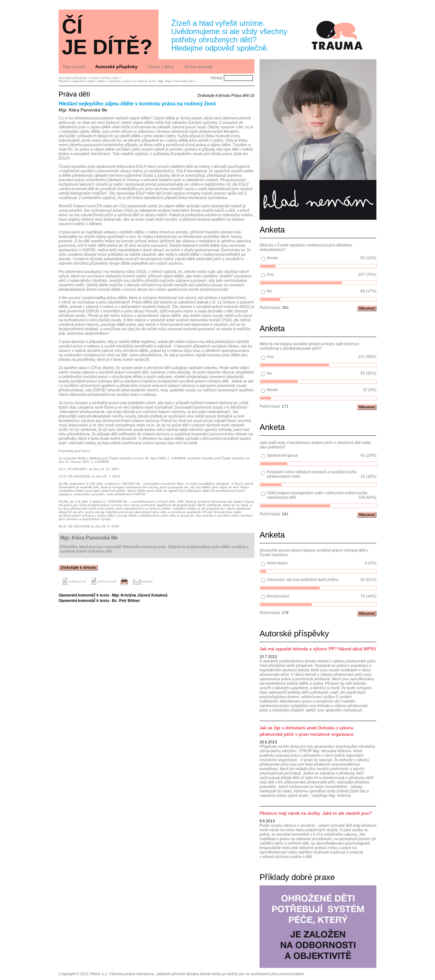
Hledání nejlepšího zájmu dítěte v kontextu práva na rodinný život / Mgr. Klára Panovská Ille (126, 81)
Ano (270, 274)
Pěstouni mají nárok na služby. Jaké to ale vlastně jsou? (316, 813)
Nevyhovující (278, 596)
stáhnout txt (77, 581)
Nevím (272, 258)
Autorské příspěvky (73, 78)
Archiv (94, 78)
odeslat (147, 581)
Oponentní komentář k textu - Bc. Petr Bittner (99, 600)
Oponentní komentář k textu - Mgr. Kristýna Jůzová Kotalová (113, 595)
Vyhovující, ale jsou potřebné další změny (303, 579)
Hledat (216, 78)
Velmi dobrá (277, 563)
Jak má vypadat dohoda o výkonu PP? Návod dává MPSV (318, 648)
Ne (269, 291)
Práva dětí (110, 78)
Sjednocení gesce (282, 455)
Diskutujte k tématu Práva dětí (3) (225, 95)
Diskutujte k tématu (78, 567)
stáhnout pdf (106, 581)
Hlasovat (367, 308)
